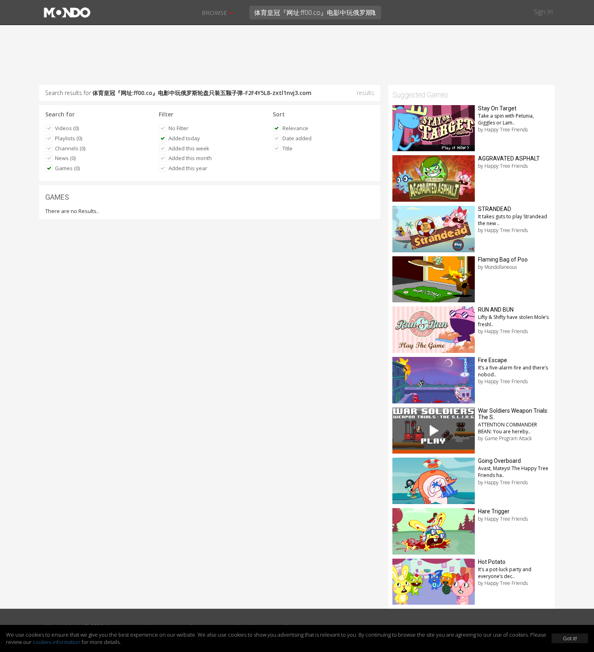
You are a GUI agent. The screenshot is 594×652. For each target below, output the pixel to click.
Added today (184, 138)
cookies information (56, 642)
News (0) (65, 158)
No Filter (178, 128)
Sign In (543, 11)
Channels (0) (70, 148)
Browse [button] (215, 12)
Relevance (295, 128)
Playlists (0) (68, 138)
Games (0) (67, 168)
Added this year (188, 168)
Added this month (190, 158)
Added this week (189, 148)
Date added (297, 138)
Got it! (570, 638)
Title (287, 148)
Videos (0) (67, 128)
